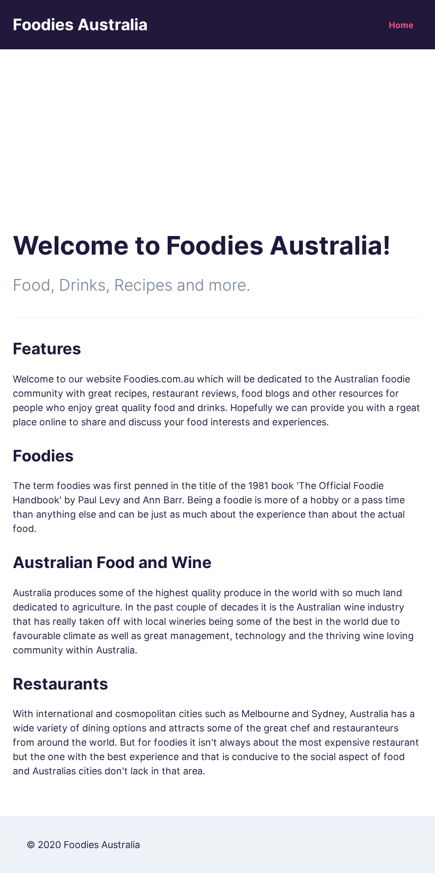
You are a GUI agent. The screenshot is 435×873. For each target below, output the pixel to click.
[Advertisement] (217, 129)
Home (401, 25)
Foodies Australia (80, 24)
